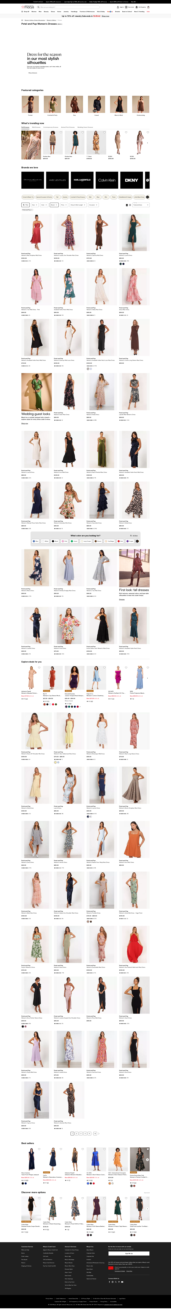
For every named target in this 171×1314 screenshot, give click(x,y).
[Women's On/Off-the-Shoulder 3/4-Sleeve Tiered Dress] (53, 142)
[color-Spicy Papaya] (53, 704)
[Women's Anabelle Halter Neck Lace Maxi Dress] (102, 337)
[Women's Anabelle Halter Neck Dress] (134, 625)
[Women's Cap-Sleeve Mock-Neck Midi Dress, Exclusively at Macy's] (53, 678)
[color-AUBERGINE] (88, 1235)
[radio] (120, 263)
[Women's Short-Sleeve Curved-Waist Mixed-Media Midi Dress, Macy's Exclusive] (96, 1159)
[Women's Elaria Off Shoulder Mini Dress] (36, 731)
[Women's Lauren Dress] (102, 785)
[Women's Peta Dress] (69, 625)
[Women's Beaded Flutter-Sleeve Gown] (31, 678)
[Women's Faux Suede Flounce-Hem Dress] (74, 142)
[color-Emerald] (121, 264)
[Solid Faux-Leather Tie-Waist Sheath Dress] (140, 1208)
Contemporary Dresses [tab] (50, 127)
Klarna (23, 1253)
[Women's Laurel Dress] (134, 232)
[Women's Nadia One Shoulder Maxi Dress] (69, 890)
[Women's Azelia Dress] (69, 1049)
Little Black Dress (139, 197)
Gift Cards (45, 1256)
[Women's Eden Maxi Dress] (69, 391)
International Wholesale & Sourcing (95, 1262)
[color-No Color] (23, 1026)
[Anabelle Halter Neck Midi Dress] (69, 286)
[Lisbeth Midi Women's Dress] (134, 391)
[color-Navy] (123, 264)
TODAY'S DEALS (38, 1)
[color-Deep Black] (47, 704)
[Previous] (23, 232)
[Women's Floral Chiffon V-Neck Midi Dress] (74, 1208)
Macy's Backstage (69, 1259)
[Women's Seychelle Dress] (102, 500)
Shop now (105, 16)
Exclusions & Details (120, 1271)
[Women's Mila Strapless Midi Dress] (36, 232)
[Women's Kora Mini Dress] (134, 839)
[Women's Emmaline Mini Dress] (69, 500)
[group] (85, 53)
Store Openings (69, 1278)
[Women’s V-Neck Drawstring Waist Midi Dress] (53, 1208)
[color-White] (91, 817)
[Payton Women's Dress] (36, 944)
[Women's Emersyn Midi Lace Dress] (69, 337)
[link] (53, 157)
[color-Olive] (56, 704)
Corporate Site (90, 1256)
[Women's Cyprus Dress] (36, 1100)
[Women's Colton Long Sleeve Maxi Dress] (134, 337)
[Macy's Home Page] (27, 7)
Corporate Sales (91, 1253)
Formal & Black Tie (28, 197)
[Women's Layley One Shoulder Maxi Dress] (69, 232)
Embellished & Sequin (125, 197)
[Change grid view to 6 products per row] (130, 205)
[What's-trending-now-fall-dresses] (31, 145)
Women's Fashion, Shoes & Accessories (35, 20)
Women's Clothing (51, 20)
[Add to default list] (61, 132)
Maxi (98, 197)
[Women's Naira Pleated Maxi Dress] (102, 449)
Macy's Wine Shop (69, 1266)
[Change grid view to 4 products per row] (127, 205)
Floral (113, 197)
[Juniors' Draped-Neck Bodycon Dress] (74, 678)
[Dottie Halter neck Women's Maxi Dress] (102, 625)
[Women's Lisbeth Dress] (36, 625)
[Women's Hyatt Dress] (134, 995)
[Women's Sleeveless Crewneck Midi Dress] (53, 1159)
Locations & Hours (69, 1253)
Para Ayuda (24, 1259)
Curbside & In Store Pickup (71, 1250)
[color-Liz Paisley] (110, 1183)
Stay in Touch (68, 1272)
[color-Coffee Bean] (134, 1235)
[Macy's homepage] (22, 20)
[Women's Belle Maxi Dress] (36, 890)
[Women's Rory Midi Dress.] (102, 995)
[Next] (147, 142)
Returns (23, 1262)
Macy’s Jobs (90, 1266)
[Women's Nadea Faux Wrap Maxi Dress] (102, 839)
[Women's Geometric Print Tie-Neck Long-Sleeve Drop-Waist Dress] (140, 142)
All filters (135, 535)
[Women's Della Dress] (36, 785)
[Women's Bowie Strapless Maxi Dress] (134, 785)
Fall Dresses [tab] (25, 127)
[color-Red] (78, 707)
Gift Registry (68, 1288)
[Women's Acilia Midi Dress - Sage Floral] (134, 890)
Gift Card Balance (47, 1259)
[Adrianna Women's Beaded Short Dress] (74, 1159)
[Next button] (147, 197)
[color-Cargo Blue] (88, 1183)
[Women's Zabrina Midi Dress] (102, 232)
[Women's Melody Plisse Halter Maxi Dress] (36, 500)
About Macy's (90, 1250)
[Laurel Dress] (69, 785)
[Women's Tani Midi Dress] (102, 567)
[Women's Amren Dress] (69, 839)
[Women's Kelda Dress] (102, 391)
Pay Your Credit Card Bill (49, 1266)
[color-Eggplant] (66, 707)
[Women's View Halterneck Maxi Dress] (69, 731)
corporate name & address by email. (113, 1304)
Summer (65, 197)
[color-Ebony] (91, 921)
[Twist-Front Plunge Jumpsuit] (31, 1159)
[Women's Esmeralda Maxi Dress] (102, 944)
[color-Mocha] (88, 921)
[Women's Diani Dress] (69, 944)
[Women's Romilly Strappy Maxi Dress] (69, 567)
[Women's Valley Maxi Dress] (102, 286)
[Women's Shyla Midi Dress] (36, 1049)
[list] (85, 55)
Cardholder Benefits (48, 1253)
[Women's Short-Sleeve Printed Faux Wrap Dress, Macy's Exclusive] (118, 1159)
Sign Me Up (129, 1253)
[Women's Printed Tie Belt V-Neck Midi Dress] (140, 1159)
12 (95, 1133)
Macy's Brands (68, 1262)
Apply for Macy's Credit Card (50, 1250)
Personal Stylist (68, 1269)
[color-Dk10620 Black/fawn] (131, 1186)
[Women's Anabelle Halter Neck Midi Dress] (36, 337)
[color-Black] (88, 369)
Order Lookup (24, 1256)
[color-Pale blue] (58, 762)
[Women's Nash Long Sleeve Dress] (134, 731)
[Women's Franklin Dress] (102, 890)
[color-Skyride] (50, 704)
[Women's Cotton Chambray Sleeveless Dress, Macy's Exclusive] (96, 678)
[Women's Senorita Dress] (102, 1049)
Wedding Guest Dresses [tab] (85, 127)
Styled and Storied (91, 1278)
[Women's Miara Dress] (36, 567)
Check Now (129, 1271)
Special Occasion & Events (44, 197)
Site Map (89, 1272)
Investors (89, 1259)
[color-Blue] (91, 369)
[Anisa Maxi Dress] (134, 286)
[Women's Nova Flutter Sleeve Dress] (36, 995)
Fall (57, 197)
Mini (106, 197)
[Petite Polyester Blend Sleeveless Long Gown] (140, 678)
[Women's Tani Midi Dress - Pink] (36, 286)
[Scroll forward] (137, 541)
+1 (80, 706)
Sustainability (90, 1275)
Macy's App (68, 1256)
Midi (90, 197)
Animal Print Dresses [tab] (68, 127)
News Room (90, 1269)
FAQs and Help (25, 1250)
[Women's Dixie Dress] (134, 1049)
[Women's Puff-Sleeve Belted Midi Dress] (96, 1208)
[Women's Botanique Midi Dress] (102, 731)
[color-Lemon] (55, 762)
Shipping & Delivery (26, 1266)
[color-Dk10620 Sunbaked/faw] (134, 1186)
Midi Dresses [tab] (36, 127)
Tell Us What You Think (70, 1285)
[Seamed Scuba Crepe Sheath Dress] (31, 1208)
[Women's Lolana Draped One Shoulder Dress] (69, 995)
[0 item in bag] (148, 7)
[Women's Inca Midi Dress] (69, 449)
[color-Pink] (26, 1026)
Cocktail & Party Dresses (77, 197)
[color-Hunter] (69, 707)
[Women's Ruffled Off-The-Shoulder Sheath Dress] (118, 678)
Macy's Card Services (48, 1262)
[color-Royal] (75, 707)
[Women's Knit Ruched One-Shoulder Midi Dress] (118, 142)
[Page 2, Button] (99, 1134)
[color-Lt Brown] (44, 704)
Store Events (68, 1275)
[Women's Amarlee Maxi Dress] (69, 1100)
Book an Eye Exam (69, 1282)
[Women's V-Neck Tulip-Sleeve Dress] (118, 1208)
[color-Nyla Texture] (113, 1183)
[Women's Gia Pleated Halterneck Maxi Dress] (134, 944)
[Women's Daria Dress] (36, 839)
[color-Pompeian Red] (94, 1183)
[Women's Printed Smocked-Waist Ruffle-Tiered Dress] (96, 142)
